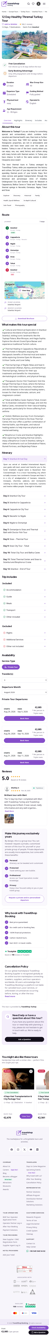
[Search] (28, 4)
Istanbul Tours (37, 12)
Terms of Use (31, 1220)
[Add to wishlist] (31, 1071)
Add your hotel (9, 1255)
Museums (7, 1186)
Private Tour (13, 667)
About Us (6, 1166)
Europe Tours (13, 12)
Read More (9, 811)
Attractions (7, 1182)
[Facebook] (11, 1149)
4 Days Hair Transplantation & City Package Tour (18, 1097)
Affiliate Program (33, 1195)
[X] (24, 1149)
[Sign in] (38, 3)
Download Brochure (26, 318)
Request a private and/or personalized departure (24, 898)
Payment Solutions (10, 1230)
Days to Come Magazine (36, 1166)
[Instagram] (18, 1149)
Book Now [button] (24, 718)
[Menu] (44, 4)
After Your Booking (33, 1179)
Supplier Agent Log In (11, 1245)
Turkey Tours (25, 12)
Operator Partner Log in (12, 1223)
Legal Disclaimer (33, 1224)
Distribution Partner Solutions (34, 1200)
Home (4, 12)
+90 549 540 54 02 (37, 1251)
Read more (10, 996)
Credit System (31, 1231)
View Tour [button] (26, 1116)
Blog (4, 1173)
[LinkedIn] (37, 1149)
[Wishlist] (33, 4)
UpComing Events (33, 1170)
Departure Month (11, 687)
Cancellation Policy (33, 1182)
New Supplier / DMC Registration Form (11, 1240)
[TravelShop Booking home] (10, 4)
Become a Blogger (10, 1176)
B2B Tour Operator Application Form (10, 1218)
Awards (6, 1189)
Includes (38, 120)
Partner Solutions (33, 1192)
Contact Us (30, 1243)
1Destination (17, 1102)
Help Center (31, 1247)
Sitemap (29, 1234)
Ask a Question (24, 1039)
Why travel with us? (34, 1176)
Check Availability (38, 1328)
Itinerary (28, 120)
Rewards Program (33, 1217)
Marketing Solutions (34, 1205)
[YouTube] (31, 1149)
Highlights (18, 120)
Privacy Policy (31, 1227)
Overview (7, 120)
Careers (6, 1170)
